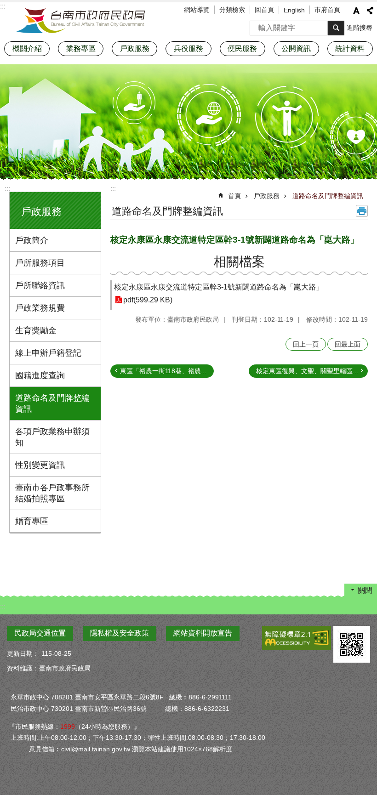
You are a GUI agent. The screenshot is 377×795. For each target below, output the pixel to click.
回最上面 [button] (347, 344)
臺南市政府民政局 (80, 20)
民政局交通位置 (40, 633)
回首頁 (264, 9)
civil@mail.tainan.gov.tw (95, 749)
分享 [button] (370, 10)
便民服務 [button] (242, 48)
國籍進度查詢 (40, 375)
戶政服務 (267, 195)
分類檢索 (232, 9)
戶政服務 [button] (134, 48)
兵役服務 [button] (188, 48)
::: (7, 189)
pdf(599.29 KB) (147, 300)
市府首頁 (327, 9)
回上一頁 (306, 344)
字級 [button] (356, 10)
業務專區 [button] (81, 48)
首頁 (234, 195)
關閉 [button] (365, 590)
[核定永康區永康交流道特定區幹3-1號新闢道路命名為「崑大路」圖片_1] (351, 644)
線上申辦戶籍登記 (48, 353)
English (294, 10)
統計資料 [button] (350, 48)
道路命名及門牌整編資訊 (52, 403)
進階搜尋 (359, 27)
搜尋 (257, 25)
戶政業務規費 (40, 307)
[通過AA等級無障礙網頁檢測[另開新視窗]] (296, 638)
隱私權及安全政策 (119, 633)
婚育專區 (31, 521)
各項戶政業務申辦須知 (52, 437)
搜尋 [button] (336, 28)
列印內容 (362, 211)
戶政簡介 (31, 240)
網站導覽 (197, 9)
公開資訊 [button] (296, 48)
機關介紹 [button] (27, 48)
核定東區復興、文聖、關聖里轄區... (307, 371)
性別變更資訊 (40, 465)
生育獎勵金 (36, 330)
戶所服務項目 (40, 262)
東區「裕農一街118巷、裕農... (163, 371)
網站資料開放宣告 (202, 633)
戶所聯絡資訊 (40, 285)
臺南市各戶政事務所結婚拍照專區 (52, 493)
